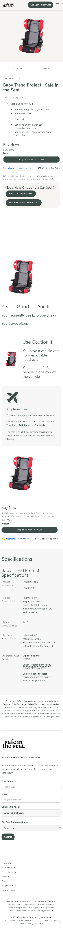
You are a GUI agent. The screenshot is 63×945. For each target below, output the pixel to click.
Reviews (6, 876)
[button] (57, 5)
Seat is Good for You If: (22, 103)
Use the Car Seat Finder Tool (23, 202)
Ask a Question (9, 872)
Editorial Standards (10, 920)
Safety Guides (8, 867)
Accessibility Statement (30, 920)
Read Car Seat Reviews (20, 193)
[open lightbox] (31, 36)
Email (4, 794)
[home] (8, 5)
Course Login (8, 890)
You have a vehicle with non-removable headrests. (29, 126)
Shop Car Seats (9, 885)
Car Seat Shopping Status (15, 822)
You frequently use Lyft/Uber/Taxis (32, 109)
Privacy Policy (25, 923)
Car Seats (32, 425)
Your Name (7, 781)
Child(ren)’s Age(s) (11, 806)
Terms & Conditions (50, 920)
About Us (6, 863)
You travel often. (23, 113)
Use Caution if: (18, 119)
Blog (4, 881)
